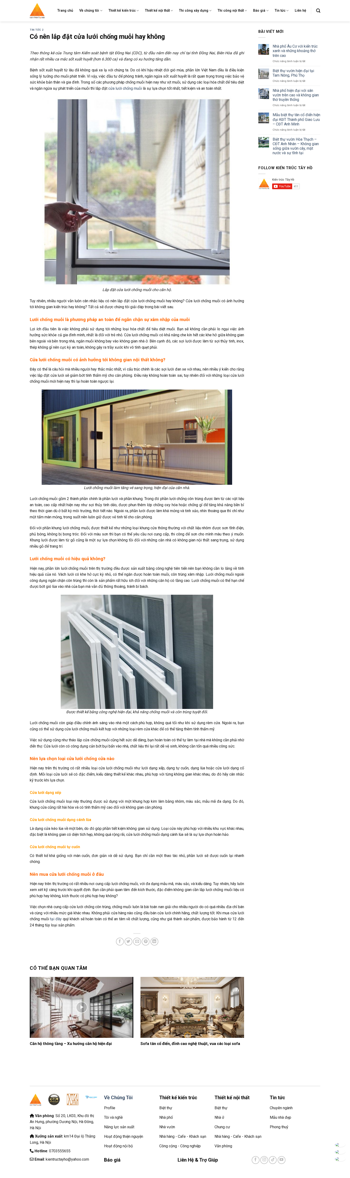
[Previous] (36, 1009)
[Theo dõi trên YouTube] (281, 1160)
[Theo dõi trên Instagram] (264, 1160)
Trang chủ (65, 11)
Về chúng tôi (89, 11)
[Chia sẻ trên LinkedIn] (154, 941)
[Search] (318, 11)
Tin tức (280, 11)
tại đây (56, 919)
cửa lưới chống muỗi (125, 88)
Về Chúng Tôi (118, 1097)
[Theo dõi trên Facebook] (256, 1160)
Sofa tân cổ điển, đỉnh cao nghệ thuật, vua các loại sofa (190, 1043)
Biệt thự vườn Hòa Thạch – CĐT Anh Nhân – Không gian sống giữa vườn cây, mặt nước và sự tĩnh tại (296, 146)
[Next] (237, 1009)
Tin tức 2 (37, 29)
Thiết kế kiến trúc (122, 11)
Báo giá (259, 11)
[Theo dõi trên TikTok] (273, 1160)
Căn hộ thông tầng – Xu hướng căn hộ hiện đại (71, 1043)
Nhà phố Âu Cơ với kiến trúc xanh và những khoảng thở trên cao (295, 51)
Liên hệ (300, 11)
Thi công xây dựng (193, 11)
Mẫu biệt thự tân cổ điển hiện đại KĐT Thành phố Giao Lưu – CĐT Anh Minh (296, 119)
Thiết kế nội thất (157, 11)
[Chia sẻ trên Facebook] (120, 941)
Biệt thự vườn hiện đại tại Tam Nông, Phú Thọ (293, 73)
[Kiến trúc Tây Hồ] (37, 10)
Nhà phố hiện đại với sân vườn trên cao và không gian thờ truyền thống (296, 95)
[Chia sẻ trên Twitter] (128, 941)
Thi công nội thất (231, 11)
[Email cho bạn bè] (137, 941)
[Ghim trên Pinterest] (146, 941)
